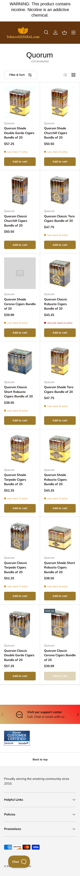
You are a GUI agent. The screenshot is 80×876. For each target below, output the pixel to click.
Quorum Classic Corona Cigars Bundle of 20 (60, 655)
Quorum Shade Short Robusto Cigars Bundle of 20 (59, 567)
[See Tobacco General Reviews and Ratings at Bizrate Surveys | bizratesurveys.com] (17, 738)
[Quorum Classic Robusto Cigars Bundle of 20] (60, 273)
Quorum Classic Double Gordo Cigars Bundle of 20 (19, 655)
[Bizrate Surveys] (9, 743)
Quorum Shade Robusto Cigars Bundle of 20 (55, 479)
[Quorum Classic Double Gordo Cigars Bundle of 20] (20, 624)
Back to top (40, 759)
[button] (64, 32)
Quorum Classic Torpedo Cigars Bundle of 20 (15, 567)
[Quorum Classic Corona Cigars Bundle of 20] (60, 624)
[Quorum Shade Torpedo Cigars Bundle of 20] (20, 449)
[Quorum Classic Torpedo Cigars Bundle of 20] (20, 536)
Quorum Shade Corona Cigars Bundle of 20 (20, 303)
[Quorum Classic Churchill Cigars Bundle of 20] (20, 190)
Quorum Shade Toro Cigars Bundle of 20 (58, 389)
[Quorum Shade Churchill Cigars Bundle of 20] (60, 102)
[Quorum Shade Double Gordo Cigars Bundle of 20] (20, 102)
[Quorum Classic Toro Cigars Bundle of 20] (60, 190)
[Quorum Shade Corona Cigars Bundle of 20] (20, 273)
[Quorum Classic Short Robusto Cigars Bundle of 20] (20, 361)
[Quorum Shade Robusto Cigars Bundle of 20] (60, 449)
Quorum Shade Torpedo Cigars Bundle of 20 (15, 479)
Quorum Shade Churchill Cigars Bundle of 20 (55, 132)
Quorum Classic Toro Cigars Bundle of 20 (59, 218)
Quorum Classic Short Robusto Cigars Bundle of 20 (18, 391)
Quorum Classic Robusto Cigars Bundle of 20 (55, 303)
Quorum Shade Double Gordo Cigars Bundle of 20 (19, 132)
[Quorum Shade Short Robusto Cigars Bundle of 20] (60, 536)
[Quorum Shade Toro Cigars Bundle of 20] (60, 361)
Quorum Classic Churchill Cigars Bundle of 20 (15, 220)
